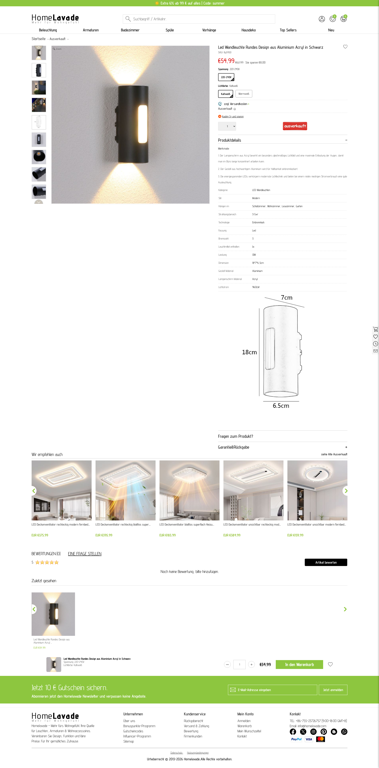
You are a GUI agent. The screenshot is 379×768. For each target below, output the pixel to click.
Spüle (170, 30)
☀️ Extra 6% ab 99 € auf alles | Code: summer (190, 3)
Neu (331, 30)
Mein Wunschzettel (249, 731)
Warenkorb (244, 726)
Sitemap (128, 741)
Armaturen (91, 30)
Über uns (129, 721)
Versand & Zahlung (196, 726)
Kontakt (242, 736)
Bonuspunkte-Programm (139, 726)
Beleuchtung (48, 30)
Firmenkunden (193, 736)
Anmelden (243, 721)
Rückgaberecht (193, 721)
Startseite (39, 38)
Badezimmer (130, 30)
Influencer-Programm (137, 736)
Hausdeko (249, 30)
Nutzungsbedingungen (198, 752)
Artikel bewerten (326, 562)
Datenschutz (176, 752)
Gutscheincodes (133, 731)
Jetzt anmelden (333, 690)
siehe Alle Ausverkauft (334, 454)
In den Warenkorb (299, 664)
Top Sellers (288, 30)
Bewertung (191, 731)
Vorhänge (209, 30)
